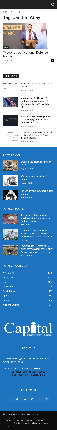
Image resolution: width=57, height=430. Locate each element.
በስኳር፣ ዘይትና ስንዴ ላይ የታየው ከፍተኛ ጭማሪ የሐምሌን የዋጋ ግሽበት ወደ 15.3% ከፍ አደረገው (36, 135)
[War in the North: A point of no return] (10, 180)
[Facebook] (10, 399)
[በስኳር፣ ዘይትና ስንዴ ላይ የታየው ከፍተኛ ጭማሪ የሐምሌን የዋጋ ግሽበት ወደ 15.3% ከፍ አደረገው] (10, 136)
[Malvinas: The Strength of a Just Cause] (10, 87)
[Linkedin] (25, 399)
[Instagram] (17, 399)
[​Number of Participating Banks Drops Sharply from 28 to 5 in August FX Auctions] (10, 120)
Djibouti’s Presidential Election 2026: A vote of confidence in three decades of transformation (36, 233)
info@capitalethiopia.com (27, 368)
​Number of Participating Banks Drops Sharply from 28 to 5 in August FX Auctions (35, 119)
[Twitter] (47, 399)
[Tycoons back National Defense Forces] (28, 36)
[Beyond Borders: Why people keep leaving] (10, 195)
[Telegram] (32, 399)
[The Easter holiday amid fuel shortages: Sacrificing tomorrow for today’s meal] (10, 219)
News (6, 47)
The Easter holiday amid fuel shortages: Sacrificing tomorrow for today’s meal (36, 218)
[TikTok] (40, 399)
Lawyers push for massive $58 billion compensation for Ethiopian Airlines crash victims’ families (37, 249)
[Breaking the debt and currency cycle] (10, 165)
